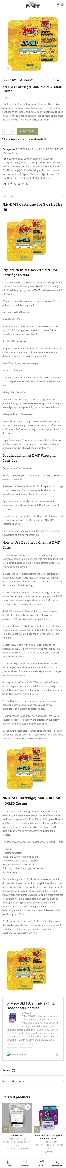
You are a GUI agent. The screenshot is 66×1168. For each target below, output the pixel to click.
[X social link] (15, 184)
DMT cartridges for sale (42, 174)
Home (5, 79)
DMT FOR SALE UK (22, 79)
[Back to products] (58, 80)
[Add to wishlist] (28, 1107)
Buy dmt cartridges (34, 158)
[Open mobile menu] (4, 5)
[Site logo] (33, 4)
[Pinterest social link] (19, 184)
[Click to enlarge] (8, 68)
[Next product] (62, 80)
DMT (38, 290)
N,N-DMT (40, 286)
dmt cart (45, 170)
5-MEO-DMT (17, 1135)
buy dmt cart (15, 158)
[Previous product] (54, 80)
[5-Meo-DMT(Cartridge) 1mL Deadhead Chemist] (49, 1118)
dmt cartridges (20, 174)
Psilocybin (48, 111)
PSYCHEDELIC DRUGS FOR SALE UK (17, 1143)
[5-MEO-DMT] (17, 1118)
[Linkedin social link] (23, 184)
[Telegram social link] (27, 184)
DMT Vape (42, 486)
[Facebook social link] (11, 184)
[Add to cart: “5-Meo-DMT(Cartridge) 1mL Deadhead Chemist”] (37, 1129)
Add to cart (27, 131)
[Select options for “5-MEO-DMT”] (5, 1129)
